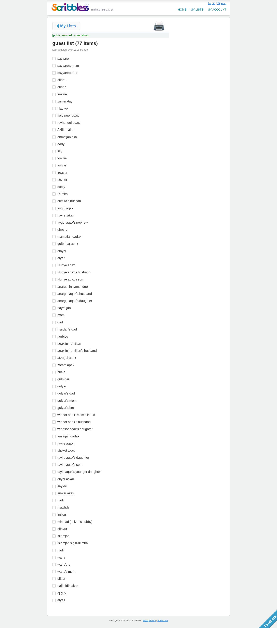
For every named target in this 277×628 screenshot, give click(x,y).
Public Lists (163, 620)
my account (216, 9)
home (182, 9)
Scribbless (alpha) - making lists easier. (82, 7)
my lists (196, 9)
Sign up (221, 3)
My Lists (68, 26)
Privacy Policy (149, 620)
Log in (211, 3)
